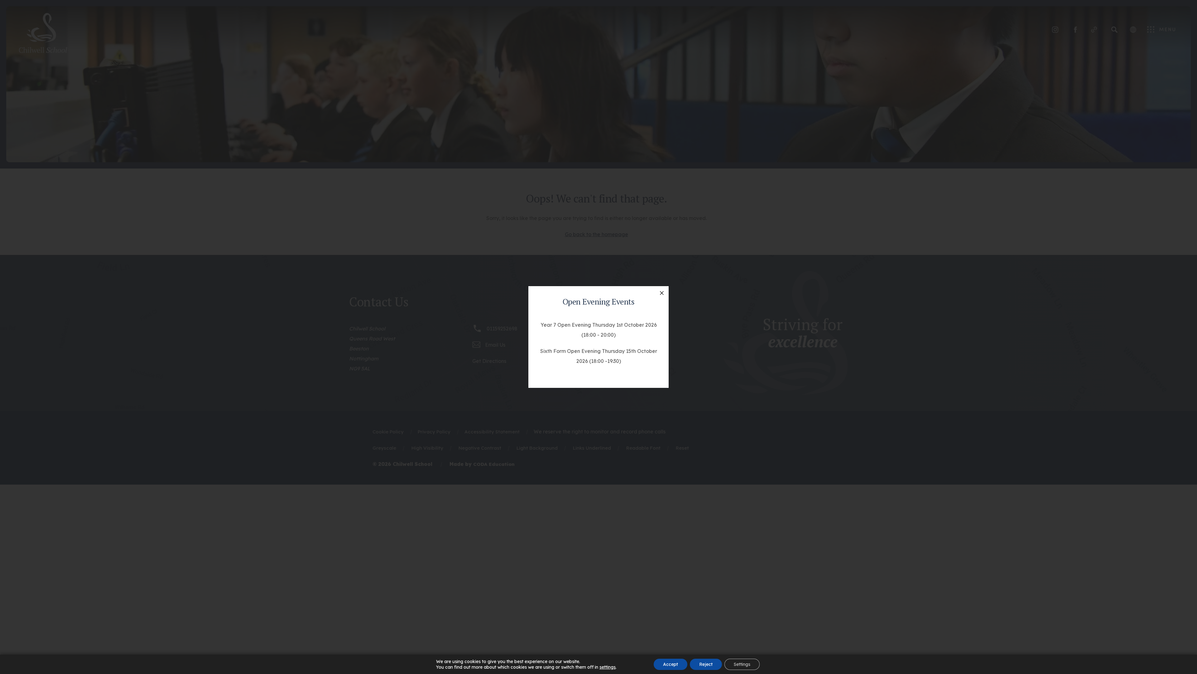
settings (607, 667)
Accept (670, 664)
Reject (706, 664)
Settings (742, 664)
